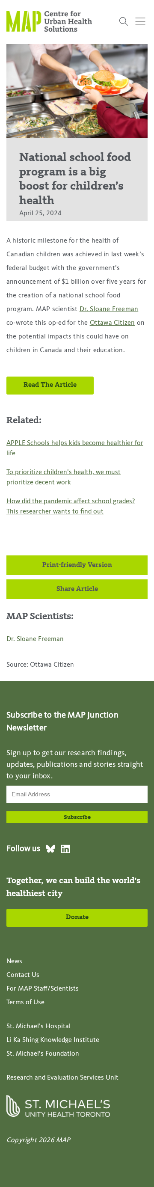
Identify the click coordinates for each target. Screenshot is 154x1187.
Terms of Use (25, 1002)
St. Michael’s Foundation (42, 1053)
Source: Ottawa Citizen (40, 665)
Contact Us (22, 975)
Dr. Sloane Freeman (109, 309)
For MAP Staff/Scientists (42, 988)
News (14, 961)
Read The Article (50, 385)
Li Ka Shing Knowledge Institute (52, 1040)
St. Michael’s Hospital (38, 1026)
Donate (77, 917)
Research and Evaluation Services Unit (62, 1077)
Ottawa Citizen (112, 323)
